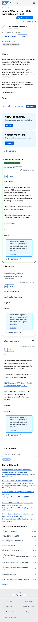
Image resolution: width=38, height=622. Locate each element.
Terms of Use (28, 601)
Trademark (9, 612)
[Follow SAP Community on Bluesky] (17, 595)
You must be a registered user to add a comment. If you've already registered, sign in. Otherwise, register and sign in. (18, 246)
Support (28, 612)
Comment (31, 106)
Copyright (9, 606)
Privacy (9, 601)
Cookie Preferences (9, 617)
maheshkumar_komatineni (18, 26)
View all (5, 584)
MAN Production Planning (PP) (11, 44)
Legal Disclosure (28, 606)
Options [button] (34, 18)
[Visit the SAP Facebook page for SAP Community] (14, 595)
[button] (19, 36)
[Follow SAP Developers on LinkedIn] (24, 595)
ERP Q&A (6, 7)
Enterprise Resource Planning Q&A (16, 497)
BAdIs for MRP (9, 224)
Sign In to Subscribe (25, 18)
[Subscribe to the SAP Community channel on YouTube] (21, 595)
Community (14, 3)
